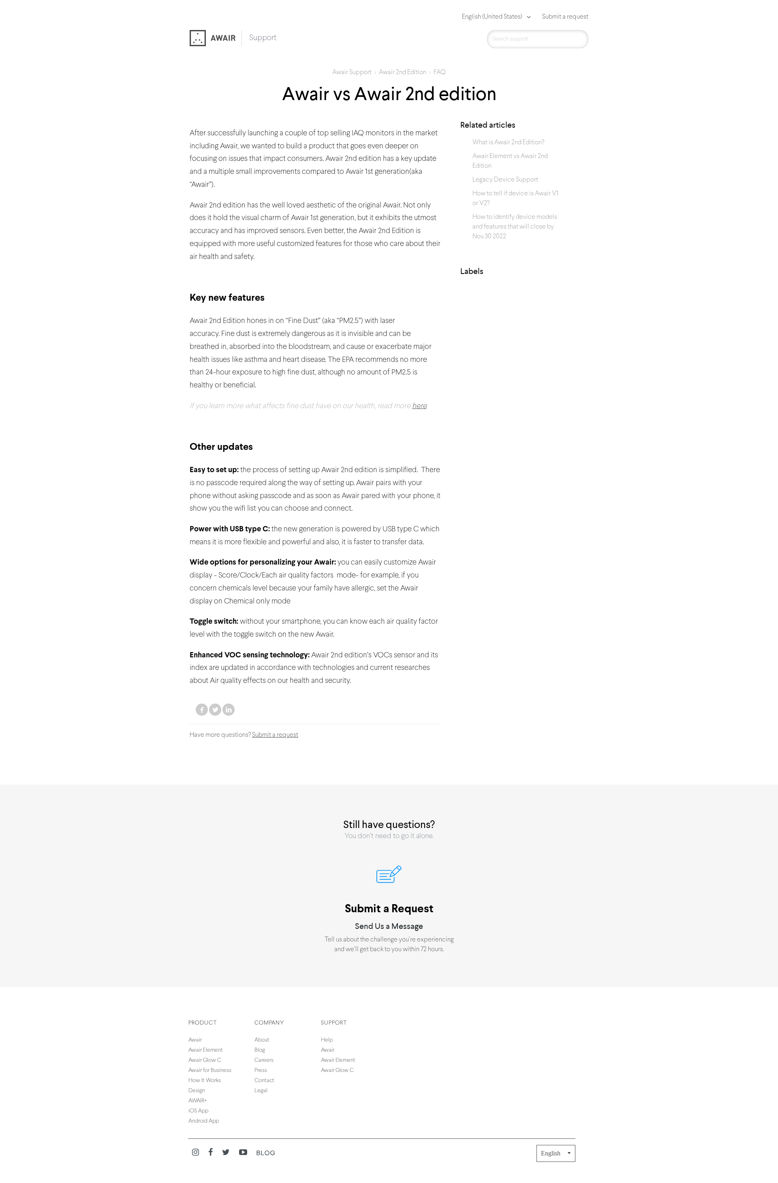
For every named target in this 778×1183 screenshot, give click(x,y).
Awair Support (352, 72)
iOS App (198, 1111)
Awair (195, 1040)
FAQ (440, 72)
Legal (260, 1091)
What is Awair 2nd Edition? (508, 142)
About (261, 1040)
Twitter (215, 710)
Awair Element (205, 1050)
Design (196, 1091)
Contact (264, 1081)
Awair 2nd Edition (402, 72)
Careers (264, 1060)
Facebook (202, 710)
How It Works (204, 1081)
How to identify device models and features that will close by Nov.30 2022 (514, 227)
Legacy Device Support (505, 180)
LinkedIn (228, 710)
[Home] (216, 39)
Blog (259, 1050)
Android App (203, 1121)
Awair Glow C (204, 1060)
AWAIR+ (197, 1101)
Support (262, 38)
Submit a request (565, 17)
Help (327, 1040)
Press (260, 1070)
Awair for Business (209, 1070)
